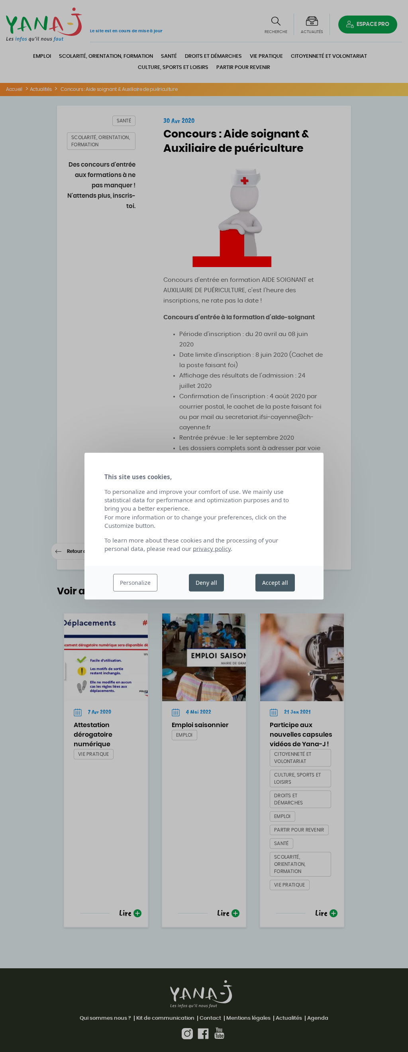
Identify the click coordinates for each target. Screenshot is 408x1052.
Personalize (135, 582)
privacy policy (212, 549)
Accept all (275, 582)
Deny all (206, 582)
